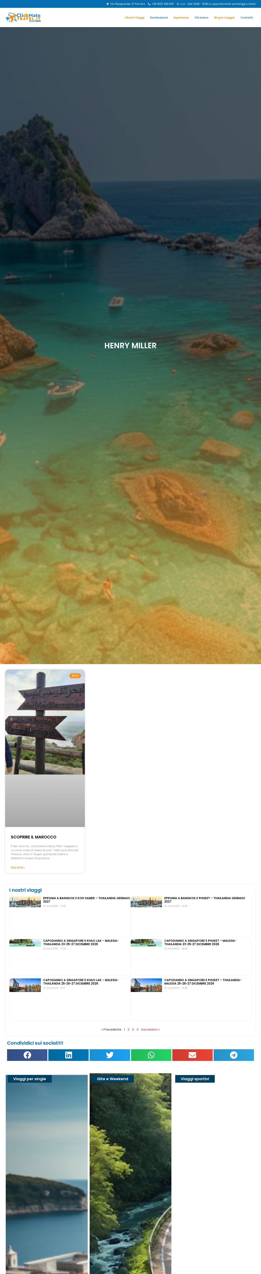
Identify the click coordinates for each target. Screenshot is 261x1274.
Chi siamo (201, 17)
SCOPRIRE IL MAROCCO (33, 837)
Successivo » (150, 1029)
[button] (27, 1055)
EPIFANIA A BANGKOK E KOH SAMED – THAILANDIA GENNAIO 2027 (86, 900)
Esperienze (181, 17)
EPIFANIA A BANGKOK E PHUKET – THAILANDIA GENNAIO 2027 (204, 900)
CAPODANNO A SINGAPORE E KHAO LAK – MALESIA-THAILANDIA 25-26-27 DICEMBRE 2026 (81, 981)
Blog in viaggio (224, 17)
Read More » (18, 867)
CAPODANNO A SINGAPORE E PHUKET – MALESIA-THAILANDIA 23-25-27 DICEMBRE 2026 (200, 942)
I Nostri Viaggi (134, 17)
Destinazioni (159, 17)
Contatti (247, 17)
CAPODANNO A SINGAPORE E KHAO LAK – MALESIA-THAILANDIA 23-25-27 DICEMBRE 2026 (81, 942)
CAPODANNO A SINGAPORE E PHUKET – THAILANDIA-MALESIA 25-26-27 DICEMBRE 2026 (203, 981)
